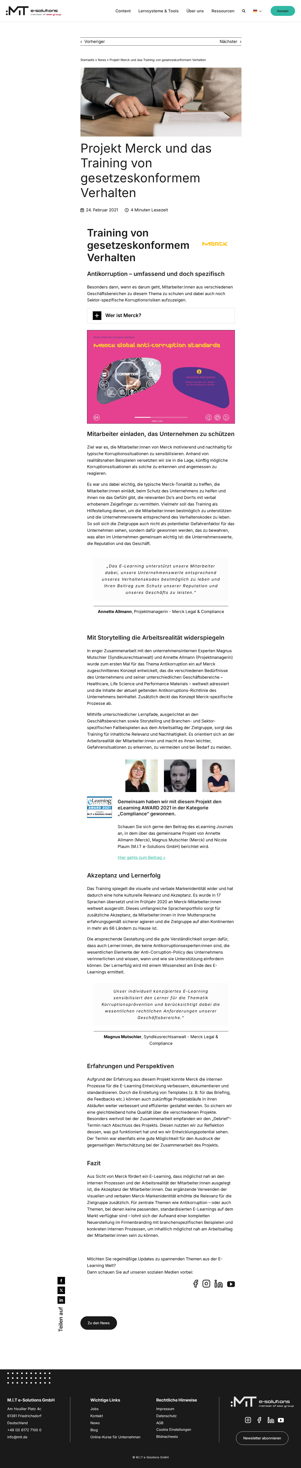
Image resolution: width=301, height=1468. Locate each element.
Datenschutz (166, 1416)
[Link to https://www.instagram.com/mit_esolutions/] (248, 1421)
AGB (159, 1423)
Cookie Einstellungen (173, 1429)
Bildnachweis (167, 1436)
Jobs (94, 1409)
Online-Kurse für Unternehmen (115, 1437)
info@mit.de (17, 1437)
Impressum (165, 1409)
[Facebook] (61, 1280)
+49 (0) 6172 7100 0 (24, 1430)
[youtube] (231, 1284)
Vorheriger (94, 41)
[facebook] (195, 1283)
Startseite (87, 60)
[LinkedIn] (61, 1300)
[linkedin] (219, 1283)
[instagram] (206, 1283)
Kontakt (96, 1416)
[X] (61, 1290)
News (102, 60)
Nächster (228, 41)
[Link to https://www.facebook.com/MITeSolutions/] (259, 1421)
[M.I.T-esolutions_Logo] (33, 8)
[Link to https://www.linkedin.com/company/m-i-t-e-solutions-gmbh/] (271, 1421)
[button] (244, 10)
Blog (94, 1430)
